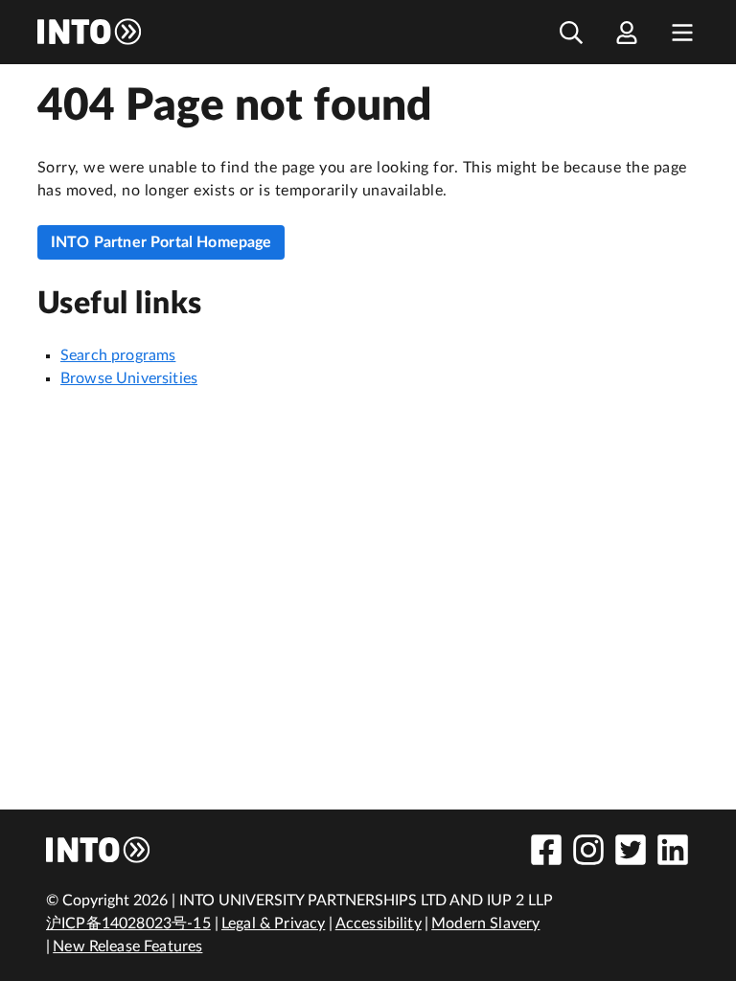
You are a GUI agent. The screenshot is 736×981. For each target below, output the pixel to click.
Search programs (117, 355)
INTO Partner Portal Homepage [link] (161, 242)
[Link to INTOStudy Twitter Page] (630, 850)
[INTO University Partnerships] (98, 849)
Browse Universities (128, 378)
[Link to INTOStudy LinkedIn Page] (673, 850)
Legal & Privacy (273, 923)
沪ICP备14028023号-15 (128, 923)
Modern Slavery (485, 923)
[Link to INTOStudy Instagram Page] (588, 850)
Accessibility (378, 923)
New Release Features (127, 946)
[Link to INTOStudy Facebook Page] (546, 850)
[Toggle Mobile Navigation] (682, 32)
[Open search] (571, 32)
